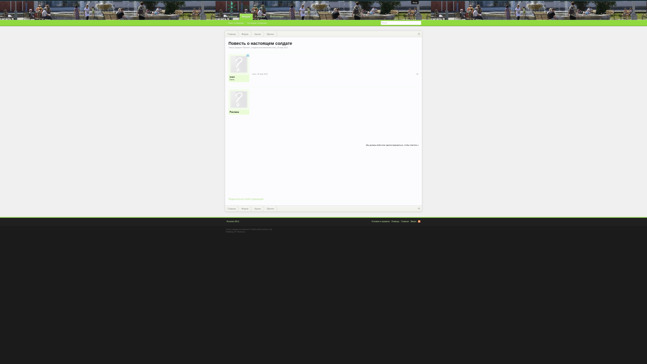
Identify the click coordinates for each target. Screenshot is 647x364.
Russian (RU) (233, 221)
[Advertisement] (335, 112)
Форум (246, 16)
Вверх (413, 221)
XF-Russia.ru (239, 232)
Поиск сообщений (235, 23)
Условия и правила (381, 221)
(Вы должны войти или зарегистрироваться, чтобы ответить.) (392, 145)
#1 (418, 74)
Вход (415, 3)
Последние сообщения (257, 23)
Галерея (260, 16)
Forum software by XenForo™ (249, 229)
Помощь (395, 221)
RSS (419, 221)
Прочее (246, 48)
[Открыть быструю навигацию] (419, 34)
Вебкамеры (277, 16)
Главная (232, 16)
